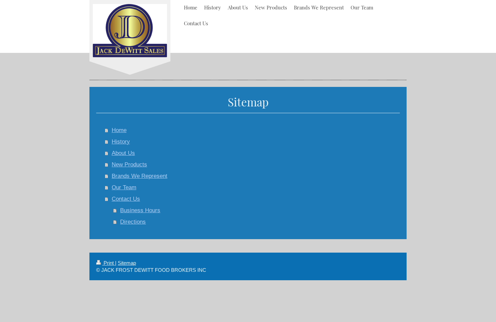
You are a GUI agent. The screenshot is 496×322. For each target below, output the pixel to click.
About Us (123, 153)
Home (119, 130)
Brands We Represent (139, 176)
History (121, 141)
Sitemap (127, 263)
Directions (133, 222)
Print (108, 263)
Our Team (124, 187)
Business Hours (140, 210)
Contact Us (126, 199)
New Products (129, 164)
